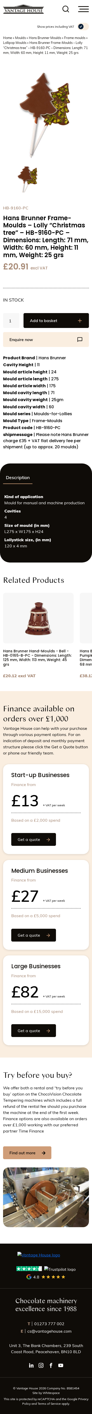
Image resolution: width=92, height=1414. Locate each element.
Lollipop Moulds (14, 42)
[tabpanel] (46, 523)
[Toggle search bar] (66, 9)
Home (7, 37)
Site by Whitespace (46, 1393)
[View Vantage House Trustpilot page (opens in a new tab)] (46, 1269)
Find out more (22, 1152)
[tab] (17, 478)
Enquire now (21, 339)
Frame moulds (74, 37)
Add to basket (43, 320)
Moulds (20, 37)
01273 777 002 (46, 1323)
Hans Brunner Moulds (45, 37)
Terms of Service (50, 1403)
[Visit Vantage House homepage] (23, 9)
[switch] (83, 26)
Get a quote (29, 839)
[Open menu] (83, 9)
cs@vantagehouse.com (46, 1331)
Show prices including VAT (55, 26)
